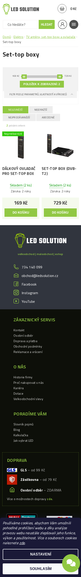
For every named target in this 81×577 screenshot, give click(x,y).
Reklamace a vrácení (28, 351)
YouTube (28, 301)
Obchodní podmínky (28, 346)
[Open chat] (71, 562)
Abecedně (48, 117)
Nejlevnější (15, 110)
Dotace (18, 393)
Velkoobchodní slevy (28, 398)
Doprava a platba (25, 341)
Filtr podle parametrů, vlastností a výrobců (38, 94)
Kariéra (19, 388)
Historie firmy (23, 377)
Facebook (29, 284)
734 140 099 (32, 267)
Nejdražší (40, 110)
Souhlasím (41, 569)
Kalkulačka (21, 435)
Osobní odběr (23, 335)
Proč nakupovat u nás (29, 382)
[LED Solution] (21, 9)
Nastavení (40, 554)
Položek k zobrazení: (41, 84)
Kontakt (19, 330)
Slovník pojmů (23, 424)
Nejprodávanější (19, 117)
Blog (17, 429)
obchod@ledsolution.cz (40, 275)
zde (22, 543)
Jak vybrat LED (23, 440)
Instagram (30, 293)
